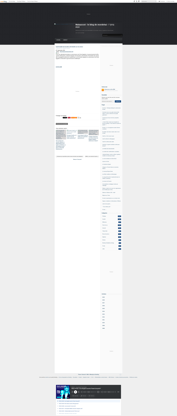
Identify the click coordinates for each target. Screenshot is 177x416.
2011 (103, 319)
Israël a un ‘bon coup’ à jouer (108, 136)
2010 (103, 322)
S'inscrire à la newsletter (62, 123)
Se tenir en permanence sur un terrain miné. (111, 198)
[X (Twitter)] (136, 1)
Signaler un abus (86, 377)
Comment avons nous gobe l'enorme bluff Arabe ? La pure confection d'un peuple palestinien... (110, 113)
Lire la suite (59, 66)
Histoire (103, 239)
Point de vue (104, 225)
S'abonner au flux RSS (109, 89)
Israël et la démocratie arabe (108, 141)
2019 (103, 297)
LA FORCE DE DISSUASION (108, 148)
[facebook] (134, 1)
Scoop (103, 245)
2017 (103, 302)
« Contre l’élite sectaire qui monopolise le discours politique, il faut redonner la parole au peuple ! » (111, 123)
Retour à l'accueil (77, 159)
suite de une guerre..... (106, 203)
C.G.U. (92, 377)
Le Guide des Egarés (106, 164)
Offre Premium (111, 377)
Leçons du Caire (105, 161)
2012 (103, 317)
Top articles (75, 377)
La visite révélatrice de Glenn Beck (109, 158)
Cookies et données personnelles (122, 377)
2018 (103, 300)
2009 (103, 325)
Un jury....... (104, 209)
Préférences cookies (133, 377)
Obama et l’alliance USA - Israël (108, 192)
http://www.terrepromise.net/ (66, 51)
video (103, 248)
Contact (65, 40)
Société (103, 219)
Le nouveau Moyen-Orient (107, 171)
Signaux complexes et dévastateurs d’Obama (111, 201)
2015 (103, 308)
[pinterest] (139, 1)
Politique (104, 216)
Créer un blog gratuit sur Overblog (65, 377)
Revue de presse (105, 234)
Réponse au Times (106, 195)
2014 (103, 311)
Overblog (97, 374)
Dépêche (104, 236)
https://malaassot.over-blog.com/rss (111, 90)
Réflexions (104, 222)
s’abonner (76, 395)
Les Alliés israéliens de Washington (109, 174)
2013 (103, 314)
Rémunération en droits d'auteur (101, 377)
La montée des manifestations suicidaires (110, 151)
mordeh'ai (47, 377)
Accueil (58, 40)
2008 (103, 328)
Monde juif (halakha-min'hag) (108, 242)
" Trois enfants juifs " (106, 206)
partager (84, 395)
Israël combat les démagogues (108, 138)
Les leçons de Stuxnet (106, 181)
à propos (92, 395)
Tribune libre (104, 231)
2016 (103, 305)
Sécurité (104, 228)
